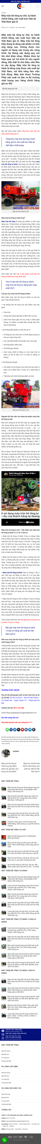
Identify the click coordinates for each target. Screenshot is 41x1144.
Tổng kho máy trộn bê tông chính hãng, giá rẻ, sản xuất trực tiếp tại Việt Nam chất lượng (20, 142)
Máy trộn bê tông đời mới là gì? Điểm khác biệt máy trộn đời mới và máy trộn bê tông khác (23, 807)
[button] (2, 6)
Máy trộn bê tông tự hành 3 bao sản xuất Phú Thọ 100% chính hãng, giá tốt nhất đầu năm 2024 (23, 1007)
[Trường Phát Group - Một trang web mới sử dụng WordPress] (20, 6)
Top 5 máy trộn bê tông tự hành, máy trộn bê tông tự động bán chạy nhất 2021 (21, 284)
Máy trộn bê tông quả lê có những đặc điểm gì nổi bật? (22, 837)
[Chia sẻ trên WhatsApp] (7, 729)
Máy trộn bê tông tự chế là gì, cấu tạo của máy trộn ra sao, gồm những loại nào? (23, 859)
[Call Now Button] (4, 1140)
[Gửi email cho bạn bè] (18, 729)
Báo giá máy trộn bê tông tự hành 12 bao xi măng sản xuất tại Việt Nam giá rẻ (20, 630)
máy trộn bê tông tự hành (28, 739)
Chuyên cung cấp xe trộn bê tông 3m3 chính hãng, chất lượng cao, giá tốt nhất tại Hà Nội (23, 824)
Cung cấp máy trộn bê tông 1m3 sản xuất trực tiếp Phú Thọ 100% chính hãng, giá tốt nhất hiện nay (23, 815)
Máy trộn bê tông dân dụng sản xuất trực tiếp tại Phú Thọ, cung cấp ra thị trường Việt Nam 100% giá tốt (23, 798)
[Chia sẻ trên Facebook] (11, 729)
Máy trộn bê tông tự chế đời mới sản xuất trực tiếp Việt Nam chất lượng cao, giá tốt (23, 852)
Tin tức (3, 13)
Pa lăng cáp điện (6, 1061)
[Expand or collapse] (37, 88)
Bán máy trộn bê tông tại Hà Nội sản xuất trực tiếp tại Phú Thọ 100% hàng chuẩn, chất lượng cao (23, 947)
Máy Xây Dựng (5, 1051)
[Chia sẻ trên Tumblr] (33, 729)
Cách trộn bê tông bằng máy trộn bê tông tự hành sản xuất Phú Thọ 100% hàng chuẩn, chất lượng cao (23, 888)
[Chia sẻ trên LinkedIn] (30, 729)
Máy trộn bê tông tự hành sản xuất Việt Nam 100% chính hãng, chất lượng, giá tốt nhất (23, 845)
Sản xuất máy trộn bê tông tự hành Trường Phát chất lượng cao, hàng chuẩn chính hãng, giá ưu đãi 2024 (23, 956)
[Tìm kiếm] (37, 6)
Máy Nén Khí (5, 1054)
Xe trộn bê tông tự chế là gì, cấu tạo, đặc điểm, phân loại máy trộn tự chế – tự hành (23, 866)
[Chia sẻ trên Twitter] (14, 729)
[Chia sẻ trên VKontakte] (26, 729)
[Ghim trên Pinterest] (22, 729)
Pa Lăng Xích (5, 1057)
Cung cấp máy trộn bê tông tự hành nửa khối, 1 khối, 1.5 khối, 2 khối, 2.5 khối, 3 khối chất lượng (22, 1016)
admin (23, 27)
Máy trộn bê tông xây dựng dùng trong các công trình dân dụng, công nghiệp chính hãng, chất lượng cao (23, 789)
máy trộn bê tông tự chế (13, 739)
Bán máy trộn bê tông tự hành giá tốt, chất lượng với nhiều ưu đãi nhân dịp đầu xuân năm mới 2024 (23, 964)
